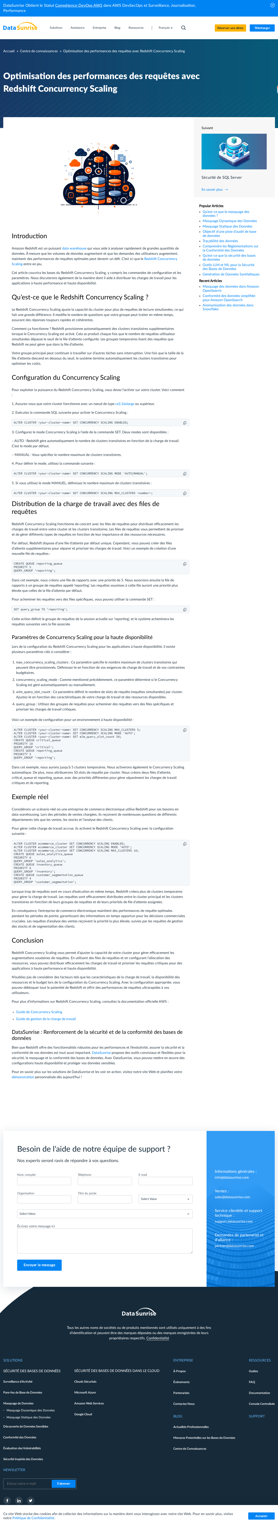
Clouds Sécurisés (85, 1381)
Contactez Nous (184, 1404)
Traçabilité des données (220, 241)
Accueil (9, 51)
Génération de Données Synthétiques (231, 274)
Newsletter (14, 1470)
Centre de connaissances (39, 51)
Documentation (259, 1393)
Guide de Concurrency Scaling (39, 1012)
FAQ (252, 1382)
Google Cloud (83, 1414)
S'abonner (63, 1483)
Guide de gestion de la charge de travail (46, 1019)
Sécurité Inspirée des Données (23, 1459)
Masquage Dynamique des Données (230, 221)
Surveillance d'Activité (17, 1381)
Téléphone (84, 1174)
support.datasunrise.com (234, 1221)
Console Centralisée (262, 1404)
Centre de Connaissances (189, 1448)
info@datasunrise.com (232, 1177)
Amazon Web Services (89, 1403)
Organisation (25, 1193)
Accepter (261, 1516)
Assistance (77, 27)
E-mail (143, 1174)
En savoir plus (212, 189)
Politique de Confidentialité (33, 1518)
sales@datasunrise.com (232, 1197)
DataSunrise (101, 1053)
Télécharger (262, 28)
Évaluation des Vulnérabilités (22, 1448)
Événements (181, 1382)
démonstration (23, 1077)
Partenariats (181, 1393)
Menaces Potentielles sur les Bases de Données (204, 1437)
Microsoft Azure (85, 1392)
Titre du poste (87, 1193)
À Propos (179, 1371)
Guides (253, 1371)
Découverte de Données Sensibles (25, 1426)
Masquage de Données (18, 1403)
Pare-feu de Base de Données (22, 1392)
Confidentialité (157, 1338)
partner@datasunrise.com (234, 1246)
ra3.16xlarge (124, 404)
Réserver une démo (230, 28)
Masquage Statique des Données (227, 226)
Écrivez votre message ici (36, 1226)
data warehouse (74, 248)
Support (257, 1416)
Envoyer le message (39, 1265)
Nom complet (26, 1174)
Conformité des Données (19, 1437)
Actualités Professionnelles (191, 1427)
